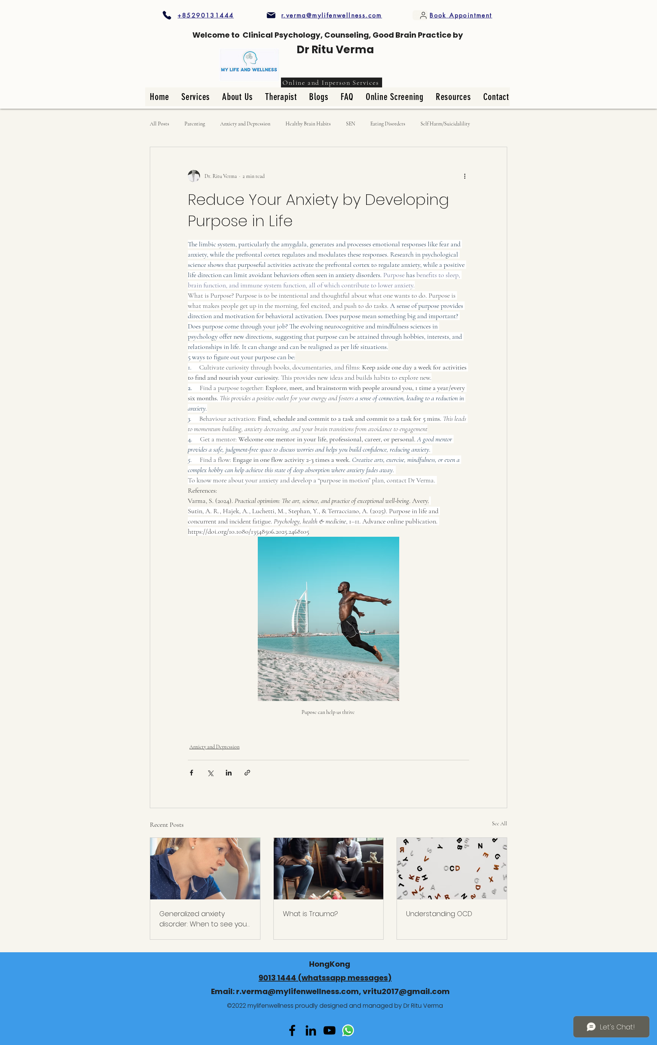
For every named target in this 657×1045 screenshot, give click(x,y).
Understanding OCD (439, 913)
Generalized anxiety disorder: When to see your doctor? (204, 919)
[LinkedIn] (310, 1030)
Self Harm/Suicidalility (445, 124)
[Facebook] (292, 1030)
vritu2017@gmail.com (406, 991)
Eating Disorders (387, 124)
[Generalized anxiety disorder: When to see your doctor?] (205, 868)
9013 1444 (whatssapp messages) (325, 977)
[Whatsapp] (348, 1030)
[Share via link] (247, 772)
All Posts (159, 124)
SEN (350, 124)
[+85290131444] (167, 15)
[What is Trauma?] (329, 868)
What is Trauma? (310, 913)
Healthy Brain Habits (308, 124)
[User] (420, 15)
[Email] (329, 1030)
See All (499, 823)
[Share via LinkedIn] (228, 772)
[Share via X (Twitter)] (210, 772)
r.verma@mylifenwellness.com (297, 991)
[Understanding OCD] (452, 868)
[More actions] (464, 176)
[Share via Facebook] (191, 772)
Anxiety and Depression (245, 124)
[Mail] (271, 15)
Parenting (194, 124)
